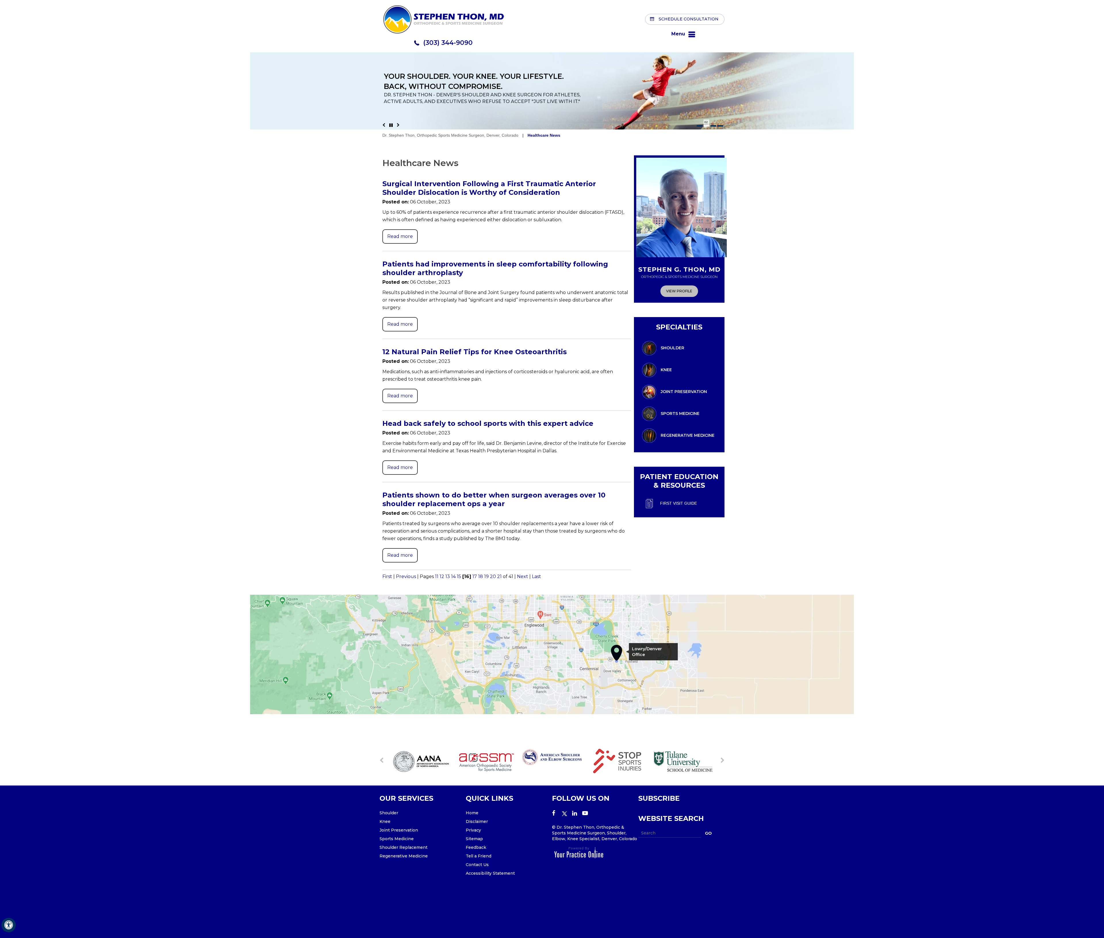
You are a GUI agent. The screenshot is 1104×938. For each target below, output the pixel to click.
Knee (666, 369)
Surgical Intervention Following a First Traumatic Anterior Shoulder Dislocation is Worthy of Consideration (489, 188)
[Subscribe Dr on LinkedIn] (577, 814)
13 (447, 576)
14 (453, 576)
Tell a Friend (478, 856)
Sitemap (474, 838)
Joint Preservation (684, 391)
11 (436, 576)
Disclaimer (477, 821)
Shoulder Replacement (403, 847)
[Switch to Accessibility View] (8, 925)
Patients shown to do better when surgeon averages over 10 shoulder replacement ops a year (493, 499)
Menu (678, 34)
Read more (400, 236)
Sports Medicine (680, 413)
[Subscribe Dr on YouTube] (587, 814)
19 (486, 576)
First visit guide (678, 503)
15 (459, 576)
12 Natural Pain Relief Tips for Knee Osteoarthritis (474, 352)
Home (472, 812)
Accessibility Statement (490, 873)
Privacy (473, 830)
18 (480, 576)
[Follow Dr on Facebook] (557, 814)
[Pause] (391, 125)
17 (474, 576)
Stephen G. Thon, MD (679, 272)
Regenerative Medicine (687, 435)
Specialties (679, 327)
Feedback (476, 847)
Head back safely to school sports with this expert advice (487, 423)
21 (499, 576)
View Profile (679, 291)
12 (442, 576)
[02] (706, 126)
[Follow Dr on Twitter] (567, 814)
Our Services (406, 798)
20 (493, 576)
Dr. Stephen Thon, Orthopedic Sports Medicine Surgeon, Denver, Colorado (450, 135)
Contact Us (477, 864)
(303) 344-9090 (448, 43)
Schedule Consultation (688, 18)
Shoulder (672, 347)
